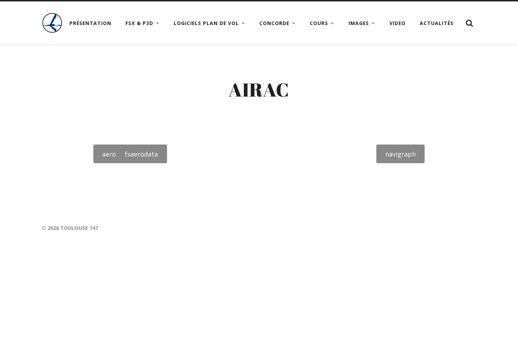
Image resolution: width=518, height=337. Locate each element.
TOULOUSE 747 (79, 228)
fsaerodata (141, 154)
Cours (319, 23)
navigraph (400, 154)
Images (359, 23)
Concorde (274, 23)
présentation (90, 23)
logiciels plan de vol (206, 23)
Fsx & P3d (139, 23)
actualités (437, 23)
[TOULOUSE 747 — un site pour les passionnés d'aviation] (52, 22)
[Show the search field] (469, 23)
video (397, 23)
